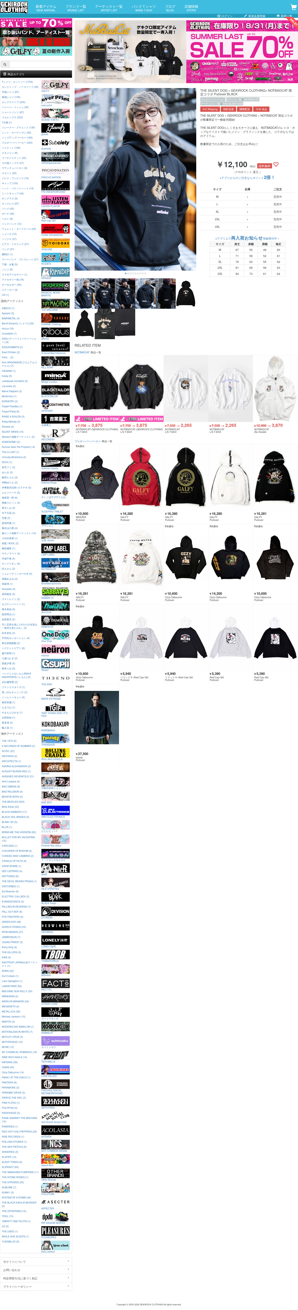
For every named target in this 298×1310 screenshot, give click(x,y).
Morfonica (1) (9, 396)
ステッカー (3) (10, 289)
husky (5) (7, 376)
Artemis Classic (49, 468)
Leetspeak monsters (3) (15, 381)
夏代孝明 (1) (8, 653)
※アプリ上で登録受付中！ (247, 238)
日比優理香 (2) (10, 682)
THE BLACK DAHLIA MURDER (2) (19, 1204)
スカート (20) (9, 173)
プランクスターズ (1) (13, 687)
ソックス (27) (9, 239)
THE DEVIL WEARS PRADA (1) (19, 881)
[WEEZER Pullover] (97, 477)
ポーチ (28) (8, 213)
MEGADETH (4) (10, 1006)
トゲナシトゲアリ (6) (13, 648)
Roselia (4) (8, 426)
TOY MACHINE (49, 309)
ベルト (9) (7, 218)
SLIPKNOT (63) (10, 1167)
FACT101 (46, 989)
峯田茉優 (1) (8, 702)
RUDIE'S (46, 263)
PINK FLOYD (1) (11, 1102)
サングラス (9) (10, 198)
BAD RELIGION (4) (12, 791)
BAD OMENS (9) (11, 786)
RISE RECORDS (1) (13, 1136)
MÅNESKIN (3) (10, 996)
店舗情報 (191, 8)
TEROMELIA (48, 1061)
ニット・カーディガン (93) (16, 132)
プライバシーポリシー (17, 1286)
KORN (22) (8, 970)
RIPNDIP (46, 278)
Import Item (47, 1165)
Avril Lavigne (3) (11, 781)
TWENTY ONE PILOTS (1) (16, 1221)
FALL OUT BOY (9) (12, 911)
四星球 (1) (7, 583)
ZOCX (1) (7, 462)
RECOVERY (48, 439)
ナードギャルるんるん (53, 859)
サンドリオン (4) (11, 563)
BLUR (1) (7, 827)
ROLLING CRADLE (52, 758)
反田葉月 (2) (8, 619)
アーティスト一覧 (109, 8)
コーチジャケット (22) (14, 157)
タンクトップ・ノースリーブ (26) (20, 86)
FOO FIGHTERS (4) (12, 916)
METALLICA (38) (11, 1011)
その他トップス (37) (13, 163)
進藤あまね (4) (10, 578)
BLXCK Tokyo (48, 903)
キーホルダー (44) (11, 284)
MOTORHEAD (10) (12, 1041)
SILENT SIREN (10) (13, 431)
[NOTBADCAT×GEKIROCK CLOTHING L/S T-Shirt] (97, 388)
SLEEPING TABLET (52, 511)
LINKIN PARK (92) (12, 986)
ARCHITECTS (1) (11, 761)
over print (46, 105)
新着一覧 (286, 16)
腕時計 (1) (7, 254)
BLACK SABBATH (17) (14, 811)
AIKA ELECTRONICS (53, 816)
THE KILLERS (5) (11, 952)
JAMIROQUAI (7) (11, 937)
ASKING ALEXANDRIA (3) (16, 766)
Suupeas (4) (8, 588)
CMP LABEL (48, 554)
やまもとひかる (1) (12, 712)
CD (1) (5, 294)
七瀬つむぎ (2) (10, 658)
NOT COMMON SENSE (54, 1150)
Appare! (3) (8, 313)
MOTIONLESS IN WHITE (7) (17, 1031)
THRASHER (48, 744)
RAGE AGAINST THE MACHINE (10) (19, 1119)
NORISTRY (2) (10, 401)
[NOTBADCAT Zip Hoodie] (275, 388)
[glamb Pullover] (97, 717)
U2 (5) (5, 1226)
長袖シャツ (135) (11, 97)
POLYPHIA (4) (9, 1107)
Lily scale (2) (9, 386)
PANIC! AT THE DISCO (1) (16, 1077)
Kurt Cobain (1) (10, 976)
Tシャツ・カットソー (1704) (17, 81)
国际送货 (228, 109)
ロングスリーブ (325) (13, 102)
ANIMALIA (47, 1032)
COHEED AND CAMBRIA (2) (18, 855)
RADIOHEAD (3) (11, 1112)
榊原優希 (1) (8, 548)
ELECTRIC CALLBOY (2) (15, 896)
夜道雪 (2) (7, 722)
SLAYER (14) (9, 1156)
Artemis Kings (49, 482)
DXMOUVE (47, 626)
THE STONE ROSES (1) (15, 1177)
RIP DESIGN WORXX (53, 1222)
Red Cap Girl (48, 220)
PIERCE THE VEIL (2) (14, 1097)
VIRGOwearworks (51, 162)
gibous (45, 338)
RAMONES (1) (10, 1126)
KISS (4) (6, 957)
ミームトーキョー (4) (13, 697)
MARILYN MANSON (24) (15, 1001)
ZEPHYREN (48, 1107)
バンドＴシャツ (144, 8)
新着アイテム (46, 8)
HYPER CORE (49, 1003)
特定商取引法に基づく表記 (20, 1278)
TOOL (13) (7, 1216)
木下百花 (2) (8, 512)
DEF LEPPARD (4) (12, 871)
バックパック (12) (11, 223)
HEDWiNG (47, 931)
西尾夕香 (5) (8, 663)
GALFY (45, 90)
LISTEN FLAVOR (50, 206)
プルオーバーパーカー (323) (17, 142)
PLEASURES (48, 1237)
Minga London (49, 381)
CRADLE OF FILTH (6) (14, 861)
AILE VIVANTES (50, 888)
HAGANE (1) (9, 370)
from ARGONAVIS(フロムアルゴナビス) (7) (19, 363)
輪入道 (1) (7, 727)
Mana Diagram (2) (12, 391)
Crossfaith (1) (9, 333)
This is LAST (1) (10, 452)
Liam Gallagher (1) (12, 981)
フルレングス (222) (12, 117)
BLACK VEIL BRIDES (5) (15, 816)
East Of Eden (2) (11, 352)
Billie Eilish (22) (10, 806)
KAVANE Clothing (51, 324)
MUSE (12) (8, 1047)
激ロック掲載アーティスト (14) (19, 533)
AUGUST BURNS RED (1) (16, 771)
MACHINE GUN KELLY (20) (17, 991)
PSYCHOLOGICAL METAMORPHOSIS (52, 1091)
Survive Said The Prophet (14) (18, 446)
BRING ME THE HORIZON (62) (19, 832)
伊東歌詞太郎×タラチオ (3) (16, 487)
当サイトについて (14, 1261)
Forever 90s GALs (51, 845)
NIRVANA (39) (10, 1062)
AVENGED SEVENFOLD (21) (18, 776)
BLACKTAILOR (49, 396)
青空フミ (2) (8, 467)
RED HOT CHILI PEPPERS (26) (19, 1131)
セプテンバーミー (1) (13, 604)
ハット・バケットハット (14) (18, 188)
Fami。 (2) (7, 357)
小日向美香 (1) (10, 538)
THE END (46, 684)
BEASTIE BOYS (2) (12, 796)
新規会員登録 (256, 16)
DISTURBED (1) (11, 886)
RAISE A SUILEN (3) (13, 416)
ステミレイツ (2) (11, 599)
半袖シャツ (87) (10, 92)
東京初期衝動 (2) (11, 643)
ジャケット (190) (11, 147)
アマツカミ (47, 525)
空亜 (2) (6, 517)
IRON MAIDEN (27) (12, 932)
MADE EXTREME (51, 698)
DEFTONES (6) (10, 876)
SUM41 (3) (8, 1192)
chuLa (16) (8, 328)
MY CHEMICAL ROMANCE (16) (19, 1052)
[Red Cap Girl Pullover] (230, 637)
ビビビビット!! (49, 830)
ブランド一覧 (75, 8)
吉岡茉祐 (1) (8, 717)
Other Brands (48, 1179)
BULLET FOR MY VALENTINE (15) (18, 838)
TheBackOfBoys (50, 960)
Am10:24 (46, 612)
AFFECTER (47, 1208)
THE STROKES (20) (13, 1182)
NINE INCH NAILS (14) (14, 1057)
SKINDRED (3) (10, 1151)
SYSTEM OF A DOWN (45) (16, 1197)
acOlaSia (46, 1136)
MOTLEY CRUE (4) (12, 1036)
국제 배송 (261, 109)
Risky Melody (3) (11, 421)
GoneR (45, 773)
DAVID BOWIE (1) (11, 866)
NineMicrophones (51, 583)
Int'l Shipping (210, 109)
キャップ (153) (10, 183)
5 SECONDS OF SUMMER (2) (18, 745)
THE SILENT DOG (233, 103)
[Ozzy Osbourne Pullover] (186, 557)
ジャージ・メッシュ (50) (15, 107)
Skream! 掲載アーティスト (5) (18, 436)
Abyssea (46, 453)
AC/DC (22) (8, 751)
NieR (44, 874)
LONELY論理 (48, 946)
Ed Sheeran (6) (10, 891)
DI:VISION (47, 917)
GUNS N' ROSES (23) (14, 926)
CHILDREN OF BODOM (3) (17, 850)
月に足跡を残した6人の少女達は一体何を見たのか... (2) (19, 626)
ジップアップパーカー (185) (17, 137)
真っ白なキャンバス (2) (14, 692)
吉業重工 (46, 424)
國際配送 (244, 109)
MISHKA (46, 975)
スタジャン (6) (10, 152)
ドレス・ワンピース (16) (15, 178)
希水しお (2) (8, 507)
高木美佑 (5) (8, 609)
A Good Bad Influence (53, 352)
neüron (45, 655)
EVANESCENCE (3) (13, 901)
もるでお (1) (8, 707)
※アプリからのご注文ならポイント (247, 178)
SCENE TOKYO (50, 119)
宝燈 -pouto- (48, 540)
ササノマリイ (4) (11, 553)
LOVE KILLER (49, 1075)
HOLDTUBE (48, 1193)
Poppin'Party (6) (10, 411)
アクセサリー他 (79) (13, 279)
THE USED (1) (10, 1231)
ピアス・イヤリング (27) (15, 244)
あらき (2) (7, 472)
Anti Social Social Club (53, 1121)
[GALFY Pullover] (141, 477)
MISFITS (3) (8, 1021)
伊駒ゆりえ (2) (10, 482)
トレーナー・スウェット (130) (18, 127)
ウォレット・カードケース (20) (19, 228)
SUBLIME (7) (9, 1187)
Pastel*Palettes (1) (12, 406)
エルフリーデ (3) (11, 492)
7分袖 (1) (7, 122)
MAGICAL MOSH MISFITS (50, 294)
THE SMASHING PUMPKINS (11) (20, 1172)
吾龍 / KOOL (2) (10, 543)
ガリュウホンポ (49, 1018)
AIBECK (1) (8, 308)
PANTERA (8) (9, 1082)
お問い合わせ (11, 1270)
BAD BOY (46, 802)
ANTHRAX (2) (9, 756)
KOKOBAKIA (48, 730)
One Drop (46, 640)
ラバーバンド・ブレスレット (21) (20, 259)
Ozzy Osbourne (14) (13, 1072)
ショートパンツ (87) (13, 112)
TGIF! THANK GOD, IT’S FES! (54, 714)
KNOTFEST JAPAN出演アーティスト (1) (20, 963)
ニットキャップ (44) (13, 193)
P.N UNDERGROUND (53, 191)
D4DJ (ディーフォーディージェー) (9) (19, 340)
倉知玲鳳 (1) (8, 523)
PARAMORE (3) (10, 1087)
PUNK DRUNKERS (52, 234)
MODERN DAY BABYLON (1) (18, 1026)
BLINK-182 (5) (9, 822)
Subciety (46, 148)
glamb (44, 134)
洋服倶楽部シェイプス (53, 787)
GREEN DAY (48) (11, 921)
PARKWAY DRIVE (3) (13, 1092)
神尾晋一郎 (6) (10, 497)
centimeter (47, 410)
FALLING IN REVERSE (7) (16, 906)
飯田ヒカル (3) (10, 477)
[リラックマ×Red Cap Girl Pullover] (141, 637)
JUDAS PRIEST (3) (12, 942)
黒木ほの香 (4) (10, 528)
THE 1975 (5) (9, 740)
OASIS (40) (8, 1067)
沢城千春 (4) (8, 558)
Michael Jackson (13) (13, 1016)
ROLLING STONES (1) (14, 1141)
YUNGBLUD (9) (10, 1241)
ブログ (170, 8)
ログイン (227, 16)
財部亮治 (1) (8, 614)
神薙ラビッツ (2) (11, 502)
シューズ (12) (9, 234)
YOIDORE (46, 249)
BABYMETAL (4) (11, 318)
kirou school (48, 1251)
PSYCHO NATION (51, 177)
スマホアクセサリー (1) (14, 274)
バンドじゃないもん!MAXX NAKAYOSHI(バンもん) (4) (16, 675)
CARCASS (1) (9, 845)
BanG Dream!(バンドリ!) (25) (18, 323)
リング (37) (8, 249)
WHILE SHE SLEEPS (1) (15, 1236)
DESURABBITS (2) (12, 347)
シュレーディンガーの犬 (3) (17, 573)
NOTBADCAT (251, 99)
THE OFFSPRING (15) (14, 1211)
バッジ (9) (7, 269)
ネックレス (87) (10, 203)
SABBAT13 (47, 597)
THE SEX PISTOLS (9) (14, 1146)
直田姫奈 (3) (8, 594)
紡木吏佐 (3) (8, 633)
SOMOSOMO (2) (11, 441)
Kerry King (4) (9, 947)
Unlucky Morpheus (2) (14, 457)
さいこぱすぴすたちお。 (54, 496)
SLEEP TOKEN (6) (12, 1162)
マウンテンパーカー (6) (14, 168)
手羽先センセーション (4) (16, 638)
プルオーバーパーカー (213, 99)
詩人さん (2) (8, 568)
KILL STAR (47, 367)
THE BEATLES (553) (13, 801)
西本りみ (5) (8, 668)
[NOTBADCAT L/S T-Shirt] (186, 388)
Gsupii (44, 669)
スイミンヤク (48, 1047)
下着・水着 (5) (10, 264)
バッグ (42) (8, 208)
